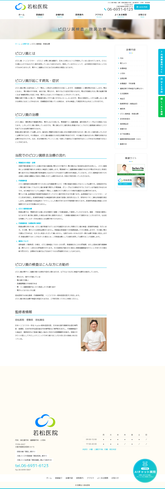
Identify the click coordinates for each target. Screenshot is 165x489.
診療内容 (60, 15)
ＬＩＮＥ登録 (161, 108)
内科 (121, 58)
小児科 (122, 73)
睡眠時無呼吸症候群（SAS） (131, 139)
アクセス (99, 15)
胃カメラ (123, 63)
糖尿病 (122, 108)
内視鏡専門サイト (161, 63)
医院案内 (79, 15)
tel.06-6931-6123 (31, 465)
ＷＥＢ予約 (161, 87)
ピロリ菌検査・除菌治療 (129, 113)
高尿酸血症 (124, 124)
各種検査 (123, 68)
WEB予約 (143, 6)
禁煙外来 (123, 129)
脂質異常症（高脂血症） (129, 103)
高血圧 (122, 98)
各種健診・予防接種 (127, 83)
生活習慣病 (124, 93)
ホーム (22, 15)
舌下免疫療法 (125, 134)
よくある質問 (121, 15)
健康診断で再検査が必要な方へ (132, 88)
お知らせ (142, 15)
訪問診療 (123, 78)
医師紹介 (40, 15)
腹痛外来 (123, 144)
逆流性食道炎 (125, 119)
